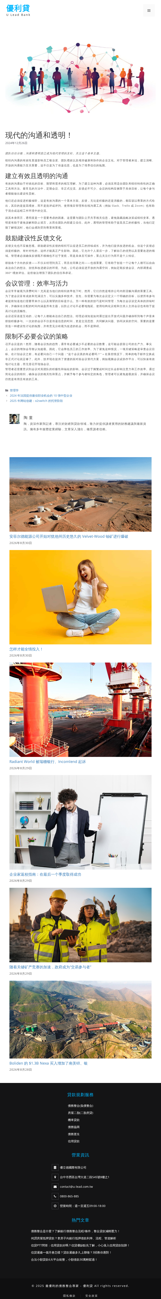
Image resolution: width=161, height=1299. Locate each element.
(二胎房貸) (86, 1113)
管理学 (14, 390)
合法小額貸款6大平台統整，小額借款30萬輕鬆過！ (64, 1259)
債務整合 (74, 1106)
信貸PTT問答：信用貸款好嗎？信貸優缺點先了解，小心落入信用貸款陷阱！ (80, 1245)
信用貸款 (74, 1141)
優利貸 (18, 8)
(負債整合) (86, 1106)
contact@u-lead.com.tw (76, 1187)
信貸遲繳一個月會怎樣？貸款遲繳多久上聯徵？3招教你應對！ (71, 1252)
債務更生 (74, 1134)
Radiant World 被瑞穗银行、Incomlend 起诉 (47, 761)
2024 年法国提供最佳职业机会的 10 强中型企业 (41, 395)
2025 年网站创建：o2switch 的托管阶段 (36, 401)
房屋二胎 (74, 1113)
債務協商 (74, 1127)
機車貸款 (74, 1120)
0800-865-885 (69, 1196)
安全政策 (91, 1296)
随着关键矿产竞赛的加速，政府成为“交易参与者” (50, 966)
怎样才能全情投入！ (26, 648)
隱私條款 (69, 1296)
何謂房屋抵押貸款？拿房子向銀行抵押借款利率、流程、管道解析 (73, 1238)
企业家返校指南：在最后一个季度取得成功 (45, 874)
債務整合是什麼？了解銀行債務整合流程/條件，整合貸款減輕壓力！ (75, 1231)
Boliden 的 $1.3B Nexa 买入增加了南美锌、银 (48, 1063)
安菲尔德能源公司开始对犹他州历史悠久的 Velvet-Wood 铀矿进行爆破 (68, 536)
